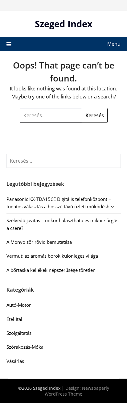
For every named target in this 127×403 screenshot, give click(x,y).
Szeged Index (63, 24)
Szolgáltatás (18, 333)
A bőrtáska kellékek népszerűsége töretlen (51, 270)
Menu (114, 43)
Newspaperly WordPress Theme (77, 391)
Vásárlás (15, 361)
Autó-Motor (18, 305)
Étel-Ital (14, 319)
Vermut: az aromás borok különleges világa (52, 256)
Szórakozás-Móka (24, 347)
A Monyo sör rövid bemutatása (39, 242)
